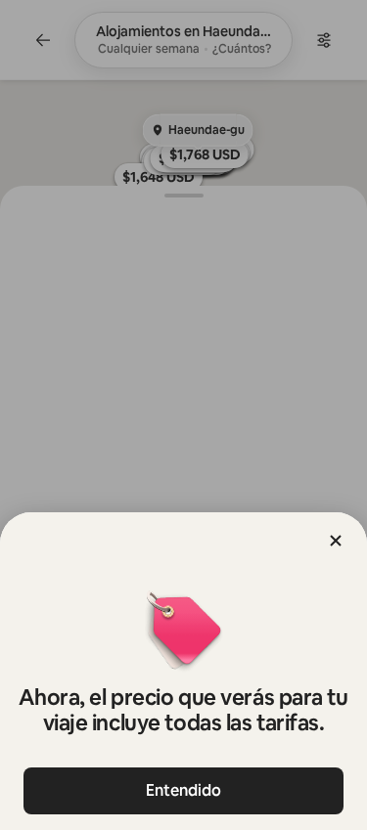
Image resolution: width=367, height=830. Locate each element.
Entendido (183, 790)
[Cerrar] (336, 540)
